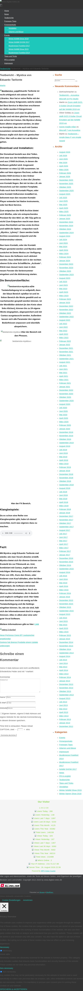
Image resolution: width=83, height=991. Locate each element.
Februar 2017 (65, 551)
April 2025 (63, 208)
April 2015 (63, 628)
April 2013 (63, 712)
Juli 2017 (63, 534)
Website (3, 708)
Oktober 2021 (65, 355)
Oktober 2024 (65, 229)
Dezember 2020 (66, 390)
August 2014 (64, 656)
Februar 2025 (65, 215)
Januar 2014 (64, 681)
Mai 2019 (63, 457)
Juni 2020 (63, 411)
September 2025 (66, 191)
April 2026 (63, 166)
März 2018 (63, 506)
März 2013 (63, 716)
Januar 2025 (64, 219)
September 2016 (66, 569)
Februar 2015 (65, 635)
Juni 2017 (63, 537)
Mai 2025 (63, 205)
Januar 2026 (64, 176)
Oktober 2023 (65, 271)
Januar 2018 (64, 513)
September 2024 (66, 233)
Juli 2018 (63, 492)
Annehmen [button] (28, 900)
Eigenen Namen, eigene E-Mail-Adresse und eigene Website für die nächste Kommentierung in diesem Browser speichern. (20, 717)
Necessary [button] (4, 947)
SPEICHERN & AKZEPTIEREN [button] (13, 989)
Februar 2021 (65, 383)
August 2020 (64, 404)
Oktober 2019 (65, 439)
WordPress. (49, 892)
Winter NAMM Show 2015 (70, 790)
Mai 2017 (63, 541)
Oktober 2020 (65, 397)
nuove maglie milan (67, 127)
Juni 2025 (63, 201)
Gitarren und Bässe (67, 748)
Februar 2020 (65, 425)
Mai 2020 (63, 415)
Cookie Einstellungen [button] (11, 900)
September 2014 (66, 653)
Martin (2, 85)
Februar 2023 (65, 299)
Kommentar (5, 677)
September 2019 (66, 443)
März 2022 (63, 338)
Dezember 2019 (66, 432)
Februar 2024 (65, 257)
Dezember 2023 (66, 264)
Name (3, 697)
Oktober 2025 (65, 187)
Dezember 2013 (66, 684)
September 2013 (66, 695)
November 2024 (66, 226)
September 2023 (66, 275)
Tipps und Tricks (66, 783)
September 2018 (66, 485)
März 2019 (63, 464)
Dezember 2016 (66, 558)
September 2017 (66, 527)
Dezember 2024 (66, 222)
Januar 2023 (64, 303)
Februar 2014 (65, 677)
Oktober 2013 (65, 691)
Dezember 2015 (66, 600)
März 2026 (63, 170)
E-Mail (3, 703)
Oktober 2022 (65, 313)
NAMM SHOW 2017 (68, 769)
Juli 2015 (63, 618)
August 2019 (64, 446)
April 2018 (63, 502)
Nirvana (42, 892)
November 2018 (66, 478)
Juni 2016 (63, 579)
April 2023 (63, 292)
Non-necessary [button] (6, 968)
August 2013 (64, 698)
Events (62, 738)
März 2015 (63, 632)
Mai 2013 (63, 709)
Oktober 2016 (65, 565)
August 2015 (64, 614)
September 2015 (66, 611)
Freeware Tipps (66, 745)
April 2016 (63, 586)
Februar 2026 (65, 173)
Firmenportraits (65, 741)
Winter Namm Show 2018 (70, 794)
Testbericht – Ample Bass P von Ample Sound (70, 137)
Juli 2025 (63, 198)
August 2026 (64, 152)
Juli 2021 (63, 366)
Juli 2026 (63, 155)
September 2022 (66, 317)
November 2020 (66, 394)
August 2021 (64, 362)
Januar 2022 (64, 345)
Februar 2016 (65, 593)
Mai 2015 (63, 625)
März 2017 (63, 548)
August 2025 (64, 194)
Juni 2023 (63, 285)
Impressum (64, 752)
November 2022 (66, 310)
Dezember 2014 (66, 642)
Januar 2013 (64, 723)
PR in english (65, 776)
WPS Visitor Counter (48, 871)
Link (37, 624)
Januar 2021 (64, 387)
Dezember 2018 (66, 474)
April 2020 (63, 418)
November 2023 (66, 268)
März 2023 (63, 296)
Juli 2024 (63, 240)
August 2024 (64, 236)
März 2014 (63, 674)
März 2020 (63, 422)
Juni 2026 (63, 159)
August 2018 (64, 488)
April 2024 (63, 250)
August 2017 (64, 530)
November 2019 (66, 436)
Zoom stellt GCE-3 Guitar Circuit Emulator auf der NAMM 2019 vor (71, 105)
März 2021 (63, 380)
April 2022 (63, 334)
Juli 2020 (63, 408)
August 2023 (64, 278)
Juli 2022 (63, 324)
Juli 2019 (63, 450)
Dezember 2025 (66, 180)
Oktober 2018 (65, 481)
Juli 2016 (63, 576)
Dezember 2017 (66, 516)
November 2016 (66, 562)
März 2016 (63, 590)
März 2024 (63, 254)
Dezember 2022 (66, 306)
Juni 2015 (63, 621)
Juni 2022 (63, 327)
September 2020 (66, 401)
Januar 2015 (64, 639)
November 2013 (66, 688)
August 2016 (64, 572)
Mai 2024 (63, 247)
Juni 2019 (63, 453)
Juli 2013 (63, 702)
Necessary (7, 951)
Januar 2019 (64, 471)
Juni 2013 (63, 705)
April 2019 (63, 460)
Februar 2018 (65, 509)
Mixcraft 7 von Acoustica (69, 130)
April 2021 (63, 376)
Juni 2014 (63, 663)
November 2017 (66, 520)
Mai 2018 (63, 499)
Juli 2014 (63, 660)
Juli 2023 (63, 282)
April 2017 (63, 544)
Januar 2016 (64, 597)
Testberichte (5, 69)
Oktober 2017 (65, 523)
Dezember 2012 (66, 726)
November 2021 (66, 352)
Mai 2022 (63, 331)
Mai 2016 (63, 583)
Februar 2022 (65, 341)
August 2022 (64, 320)
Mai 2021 (63, 373)
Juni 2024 (63, 243)
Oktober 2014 (65, 649)
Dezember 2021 (66, 348)
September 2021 (66, 359)
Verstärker (63, 787)
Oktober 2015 (65, 607)
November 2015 (66, 604)
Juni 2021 (63, 369)
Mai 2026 (63, 163)
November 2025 (66, 184)
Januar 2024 (64, 261)
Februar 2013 (65, 719)
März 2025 (63, 212)
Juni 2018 (63, 495)
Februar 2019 (65, 467)
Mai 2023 (63, 289)
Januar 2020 (64, 429)
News (61, 773)
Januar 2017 (64, 555)
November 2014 (66, 646)
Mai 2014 (63, 667)
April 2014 (63, 670)
